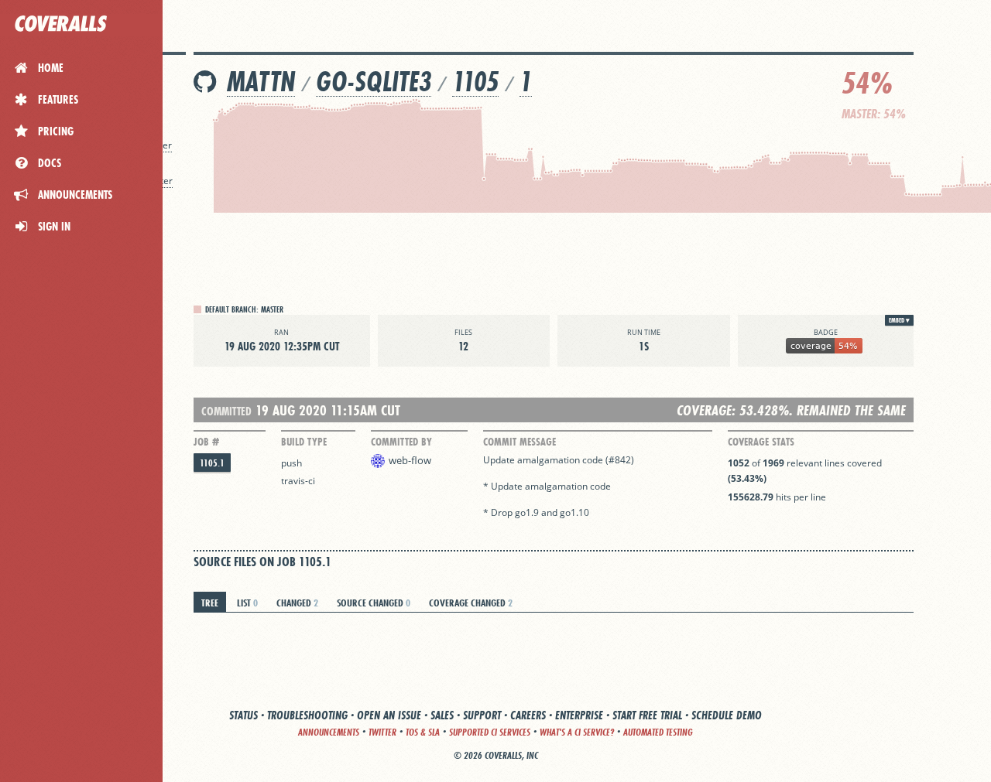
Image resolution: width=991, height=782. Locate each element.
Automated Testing (658, 732)
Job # (206, 441)
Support (482, 715)
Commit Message (519, 441)
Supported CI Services (489, 732)
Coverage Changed (471, 603)
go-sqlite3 (373, 82)
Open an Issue (389, 715)
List (247, 603)
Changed (297, 603)
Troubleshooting (307, 715)
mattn (261, 82)
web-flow (410, 460)
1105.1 (212, 463)
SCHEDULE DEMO (726, 715)
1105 (475, 82)
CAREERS (528, 715)
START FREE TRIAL (647, 715)
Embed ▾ (899, 320)
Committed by (401, 441)
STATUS (243, 715)
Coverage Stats (761, 441)
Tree (209, 603)
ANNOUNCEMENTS (328, 732)
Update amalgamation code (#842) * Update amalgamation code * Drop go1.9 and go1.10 (558, 486)
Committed (226, 411)
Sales (442, 715)
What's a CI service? (577, 732)
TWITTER (382, 732)
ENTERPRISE (579, 715)
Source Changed (373, 603)
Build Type (304, 441)
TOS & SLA (423, 732)
